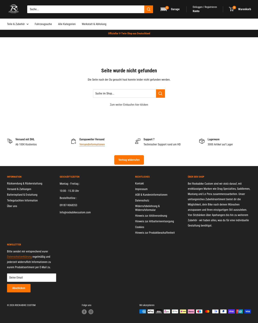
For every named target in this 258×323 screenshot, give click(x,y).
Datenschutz (142, 200)
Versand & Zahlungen (19, 189)
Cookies (139, 227)
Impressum (141, 189)
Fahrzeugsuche (43, 24)
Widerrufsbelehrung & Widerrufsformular (147, 208)
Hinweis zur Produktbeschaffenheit (155, 232)
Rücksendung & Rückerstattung (24, 183)
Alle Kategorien (67, 24)
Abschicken (18, 288)
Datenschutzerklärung (19, 256)
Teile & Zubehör (16, 24)
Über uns (12, 206)
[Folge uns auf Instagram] (90, 311)
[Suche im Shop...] (160, 93)
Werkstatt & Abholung (94, 24)
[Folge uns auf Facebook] (84, 311)
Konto (196, 11)
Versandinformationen (92, 144)
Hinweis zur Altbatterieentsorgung (154, 221)
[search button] (148, 9)
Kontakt (139, 183)
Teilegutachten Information (22, 200)
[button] (170, 9)
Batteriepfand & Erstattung (22, 194)
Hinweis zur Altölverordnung (151, 215)
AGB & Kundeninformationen (151, 194)
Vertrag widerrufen (129, 160)
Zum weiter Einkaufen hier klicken (129, 104)
